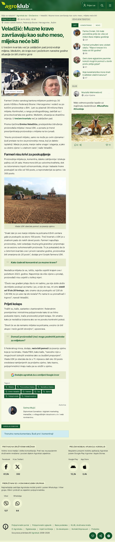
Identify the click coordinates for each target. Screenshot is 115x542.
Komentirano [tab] (86, 25)
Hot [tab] (75, 25)
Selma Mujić (29, 407)
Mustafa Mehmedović (91, 92)
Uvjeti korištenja (46, 529)
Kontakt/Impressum (80, 529)
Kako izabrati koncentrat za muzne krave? (34, 262)
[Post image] (93, 127)
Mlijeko (11, 387)
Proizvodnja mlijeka (26, 387)
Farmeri (28, 392)
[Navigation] (110, 5)
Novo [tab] (98, 25)
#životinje (79, 109)
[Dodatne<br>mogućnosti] (108, 535)
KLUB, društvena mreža (81, 525)
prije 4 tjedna (90, 95)
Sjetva (48, 392)
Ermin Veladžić (13, 392)
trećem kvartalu (23, 118)
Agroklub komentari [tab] (10, 426)
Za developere (62, 529)
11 (110, 145)
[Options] (108, 93)
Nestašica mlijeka (47, 387)
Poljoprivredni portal (20, 525)
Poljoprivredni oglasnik (42, 525)
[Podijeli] (100, 535)
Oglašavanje (31, 529)
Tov (38, 392)
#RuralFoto (102, 106)
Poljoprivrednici (30, 396)
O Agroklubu (17, 529)
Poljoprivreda (13, 396)
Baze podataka (61, 525)
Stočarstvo (33, 16)
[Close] (102, 5)
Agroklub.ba (22, 16)
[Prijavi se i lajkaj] (92, 535)
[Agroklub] (16, 5)
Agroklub (35, 533)
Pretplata (95, 529)
